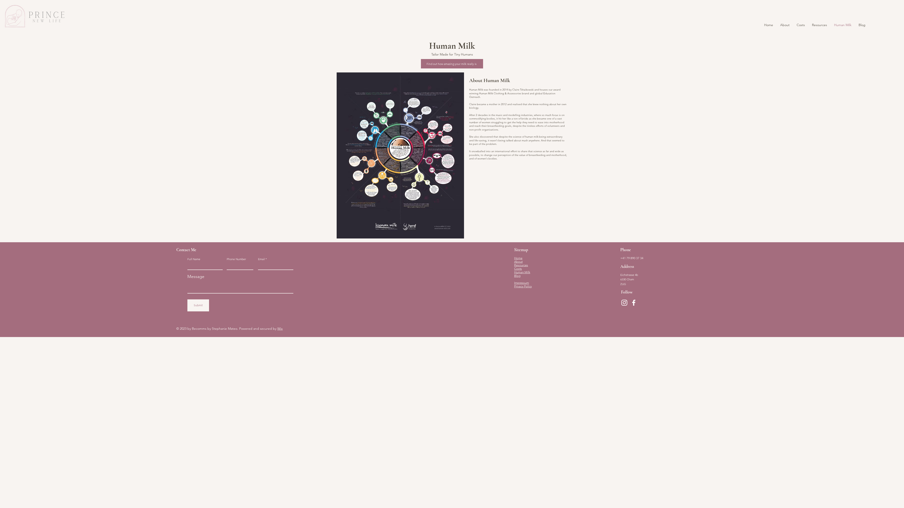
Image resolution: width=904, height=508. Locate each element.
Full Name (193, 259)
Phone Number (236, 259)
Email (261, 259)
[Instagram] (624, 303)
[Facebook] (634, 303)
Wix (280, 328)
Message (195, 276)
